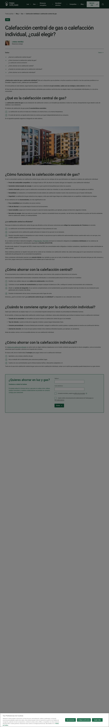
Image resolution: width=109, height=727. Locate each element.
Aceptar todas (97, 719)
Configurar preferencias (84, 719)
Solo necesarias (71, 719)
